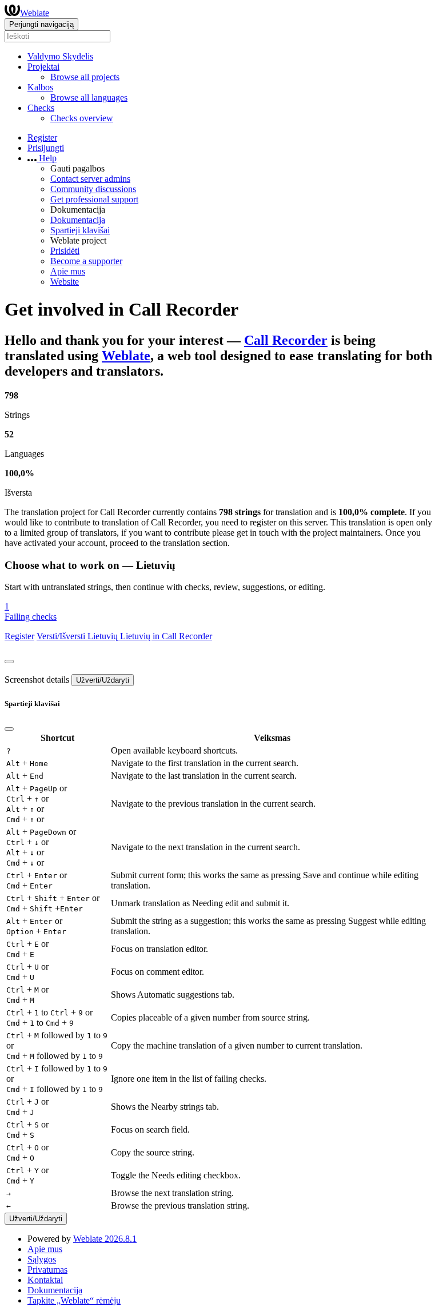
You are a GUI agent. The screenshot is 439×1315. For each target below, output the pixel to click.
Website (64, 281)
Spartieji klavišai (80, 230)
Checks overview (81, 118)
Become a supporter (86, 261)
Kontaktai (45, 1280)
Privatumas (47, 1269)
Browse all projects (84, 77)
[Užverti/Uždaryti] (9, 661)
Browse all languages (88, 97)
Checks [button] (40, 108)
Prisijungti (45, 148)
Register (42, 137)
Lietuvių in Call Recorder (166, 636)
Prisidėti (64, 251)
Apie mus (67, 271)
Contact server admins (90, 179)
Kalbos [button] (40, 87)
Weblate (34, 13)
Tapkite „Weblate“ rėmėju (74, 1300)
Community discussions (93, 189)
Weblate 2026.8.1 (105, 1239)
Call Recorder (286, 340)
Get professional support (94, 199)
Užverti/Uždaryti (102, 680)
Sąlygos (41, 1259)
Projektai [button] (43, 66)
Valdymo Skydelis (60, 56)
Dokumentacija (77, 220)
